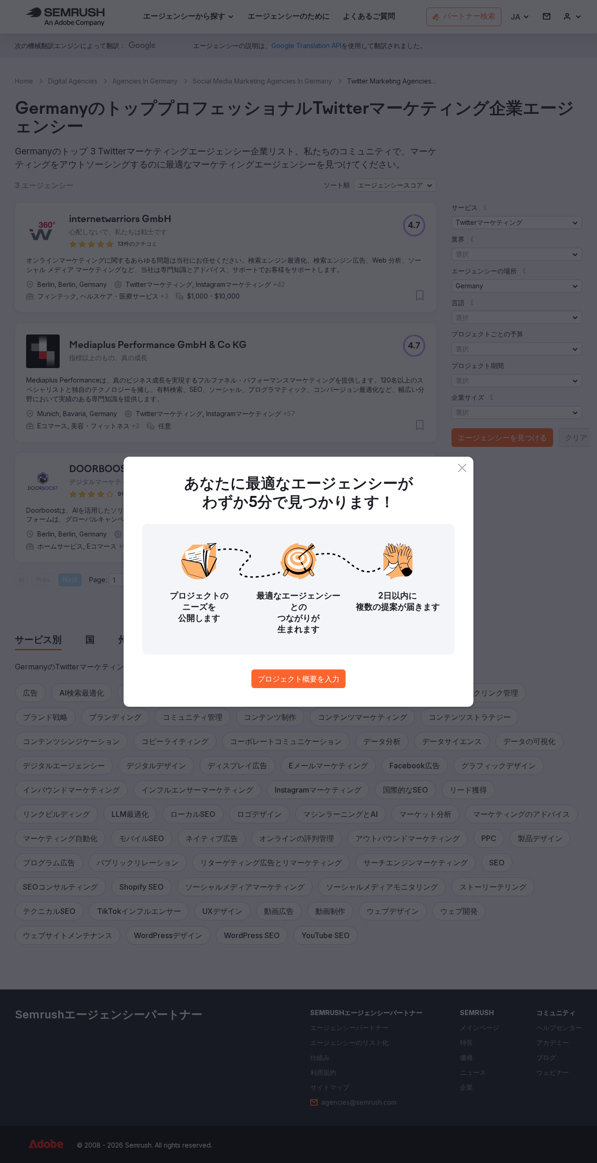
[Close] (462, 468)
